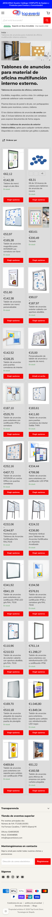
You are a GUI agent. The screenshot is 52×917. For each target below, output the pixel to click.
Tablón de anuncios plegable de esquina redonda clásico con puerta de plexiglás (12, 717)
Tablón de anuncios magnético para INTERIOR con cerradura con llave (12, 247)
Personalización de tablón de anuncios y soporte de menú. (38, 359)
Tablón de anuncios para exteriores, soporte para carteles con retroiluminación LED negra (38, 718)
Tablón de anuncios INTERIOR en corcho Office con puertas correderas (12, 479)
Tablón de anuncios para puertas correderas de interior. (13, 365)
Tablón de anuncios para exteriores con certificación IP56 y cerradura (12, 421)
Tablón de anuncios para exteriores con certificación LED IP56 (38, 478)
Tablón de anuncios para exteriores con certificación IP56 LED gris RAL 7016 (13, 598)
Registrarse (43, 861)
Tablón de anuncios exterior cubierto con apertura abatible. (38, 309)
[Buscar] (47, 20)
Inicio (3, 32)
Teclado (32, 241)
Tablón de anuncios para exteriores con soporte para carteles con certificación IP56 (12, 772)
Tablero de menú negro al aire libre (11, 184)
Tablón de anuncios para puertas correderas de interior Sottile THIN (38, 421)
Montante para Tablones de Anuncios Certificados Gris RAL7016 (13, 537)
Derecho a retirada (22, 906)
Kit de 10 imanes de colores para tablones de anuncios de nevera (38, 187)
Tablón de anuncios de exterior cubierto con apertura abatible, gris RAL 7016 (13, 659)
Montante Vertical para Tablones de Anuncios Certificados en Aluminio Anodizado (38, 539)
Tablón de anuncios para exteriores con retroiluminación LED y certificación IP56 (38, 659)
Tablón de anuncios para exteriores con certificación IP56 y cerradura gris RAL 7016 (37, 599)
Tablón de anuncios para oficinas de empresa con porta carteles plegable (37, 778)
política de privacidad (33, 903)
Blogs (35, 906)
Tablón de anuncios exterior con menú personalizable (12, 304)
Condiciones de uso (14, 903)
